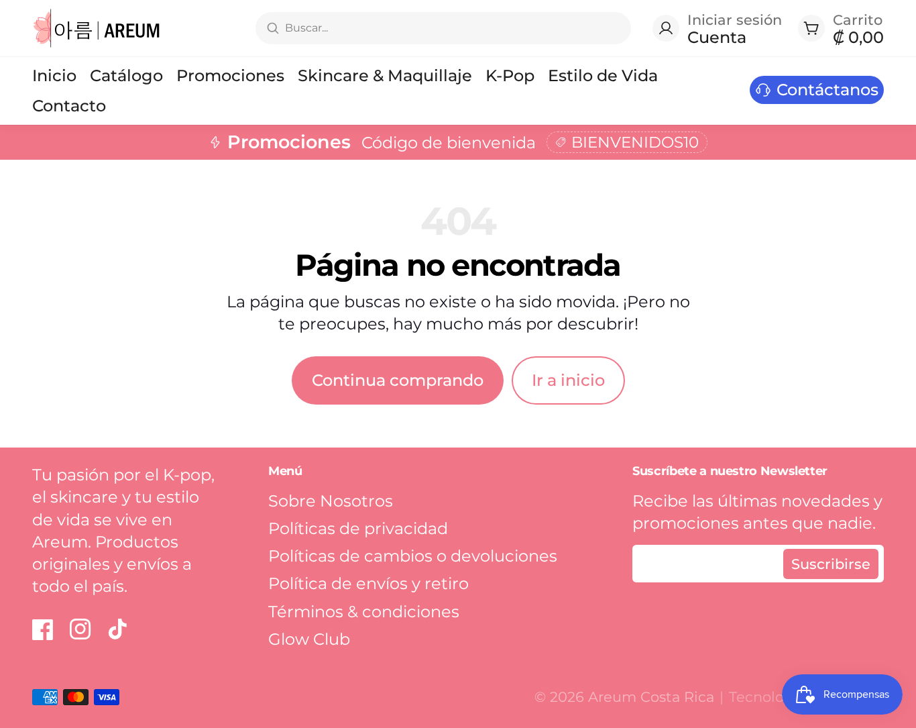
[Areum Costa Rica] (97, 28)
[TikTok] (118, 629)
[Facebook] (43, 629)
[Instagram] (80, 629)
